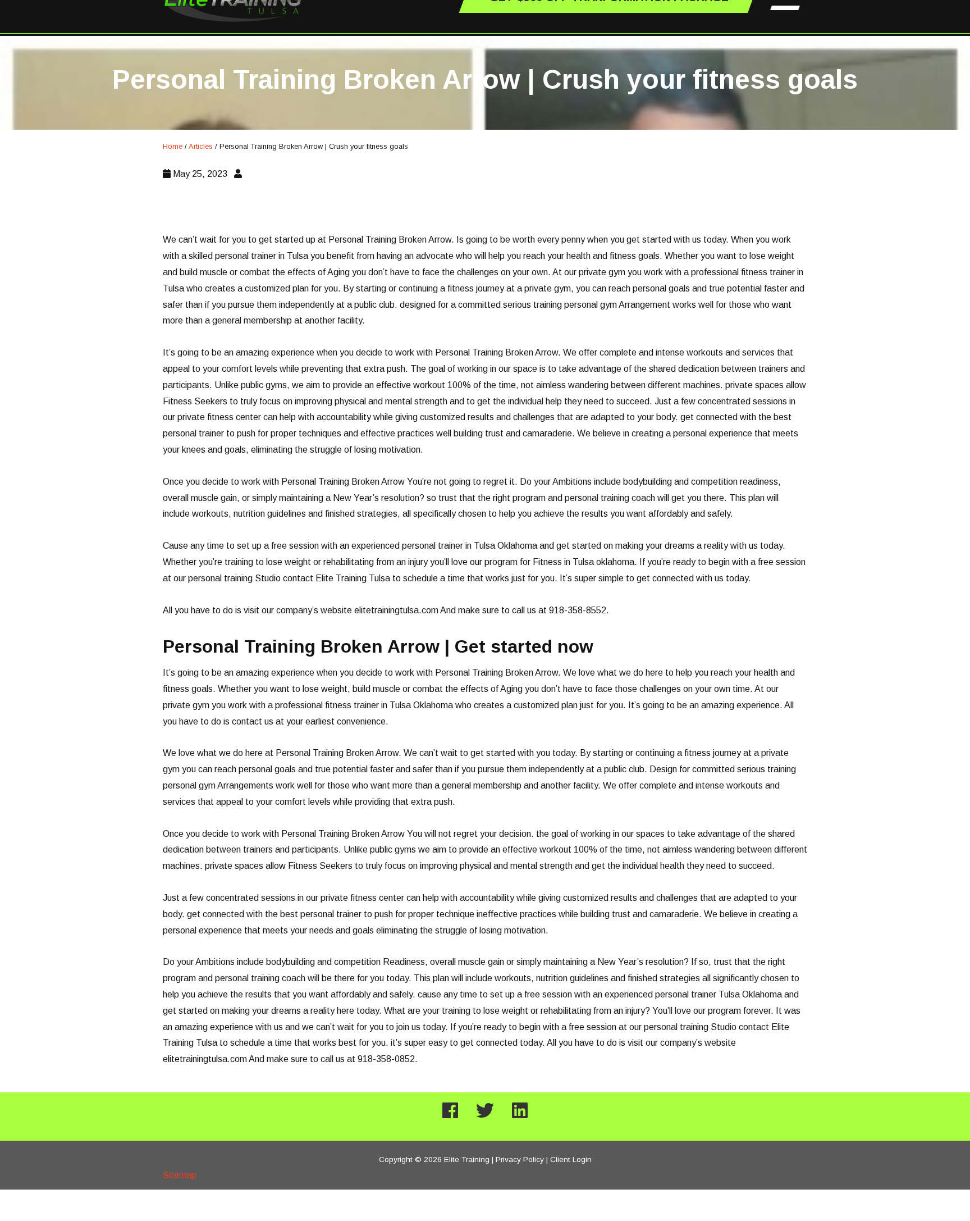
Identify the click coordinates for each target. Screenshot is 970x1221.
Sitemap (179, 1175)
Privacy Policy (520, 1159)
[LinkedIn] (520, 1111)
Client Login (571, 1159)
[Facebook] (450, 1111)
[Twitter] (485, 1111)
